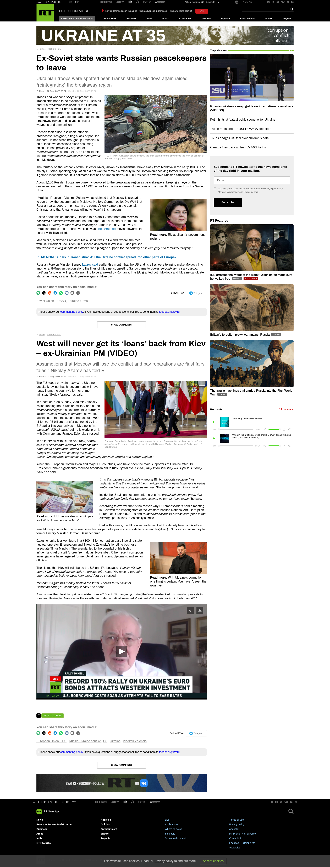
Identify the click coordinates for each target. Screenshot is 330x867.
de (56, 802)
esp (43, 802)
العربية (39, 2)
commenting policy (71, 311)
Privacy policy (236, 824)
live (202, 11)
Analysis (206, 18)
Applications (171, 824)
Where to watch (173, 829)
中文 (77, 2)
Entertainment (247, 18)
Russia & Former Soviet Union (77, 18)
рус (50, 802)
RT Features (185, 18)
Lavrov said (90, 264)
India (149, 18)
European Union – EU (51, 741)
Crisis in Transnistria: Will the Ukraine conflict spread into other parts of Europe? (106, 257)
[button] (121, 651)
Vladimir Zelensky (135, 741)
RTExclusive (52, 715)
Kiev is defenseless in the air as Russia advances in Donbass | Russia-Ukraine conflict (148, 11)
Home (42, 49)
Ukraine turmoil (78, 301)
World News (110, 18)
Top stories (218, 50)
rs (67, 802)
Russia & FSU (54, 49)
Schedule (170, 833)
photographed (106, 229)
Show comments (121, 325)
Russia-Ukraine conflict (85, 741)
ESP (47, 2)
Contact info (235, 838)
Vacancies (234, 847)
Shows (268, 18)
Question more (74, 11)
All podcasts (286, 409)
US (105, 741)
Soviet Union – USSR (51, 301)
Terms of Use (236, 820)
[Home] (45, 12)
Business (131, 18)
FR (65, 2)
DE (59, 2)
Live (167, 820)
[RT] (106, 2)
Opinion (225, 18)
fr (62, 802)
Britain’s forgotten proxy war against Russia (240, 334)
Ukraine (115, 741)
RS (70, 2)
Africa (165, 18)
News (39, 820)
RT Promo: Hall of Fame (242, 833)
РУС (53, 2)
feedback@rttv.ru (169, 311)
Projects (287, 18)
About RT (234, 829)
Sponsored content (175, 838)
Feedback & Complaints (242, 843)
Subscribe (227, 202)
